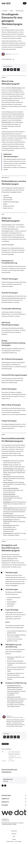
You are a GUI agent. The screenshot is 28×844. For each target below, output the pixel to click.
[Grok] (18, 69)
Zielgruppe (15, 90)
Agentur (5, 799)
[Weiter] (5, 786)
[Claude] (11, 69)
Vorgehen (4, 541)
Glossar (11, 10)
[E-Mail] (18, 737)
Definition (4, 77)
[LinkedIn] (11, 737)
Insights (5, 802)
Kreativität (11, 126)
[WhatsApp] (15, 737)
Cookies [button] (14, 839)
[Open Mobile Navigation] (24, 3)
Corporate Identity (7, 116)
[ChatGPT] (4, 69)
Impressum (14, 833)
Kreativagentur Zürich (8, 231)
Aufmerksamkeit (13, 146)
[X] (8, 737)
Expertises (6, 795)
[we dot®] (6, 3)
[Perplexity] (8, 69)
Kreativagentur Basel (9, 229)
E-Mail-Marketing (19, 468)
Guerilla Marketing (14, 298)
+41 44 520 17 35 (5, 820)
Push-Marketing (8, 513)
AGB (14, 836)
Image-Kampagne (9, 424)
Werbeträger (14, 201)
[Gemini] (15, 69)
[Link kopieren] (4, 737)
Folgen (5, 805)
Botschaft (12, 100)
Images (21, 426)
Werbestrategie (7, 197)
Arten (3, 214)
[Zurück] (3, 786)
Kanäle (3, 434)
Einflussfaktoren (5, 177)
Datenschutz (14, 830)
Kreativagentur (8, 224)
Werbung (9, 112)
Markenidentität (16, 114)
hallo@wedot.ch (5, 819)
